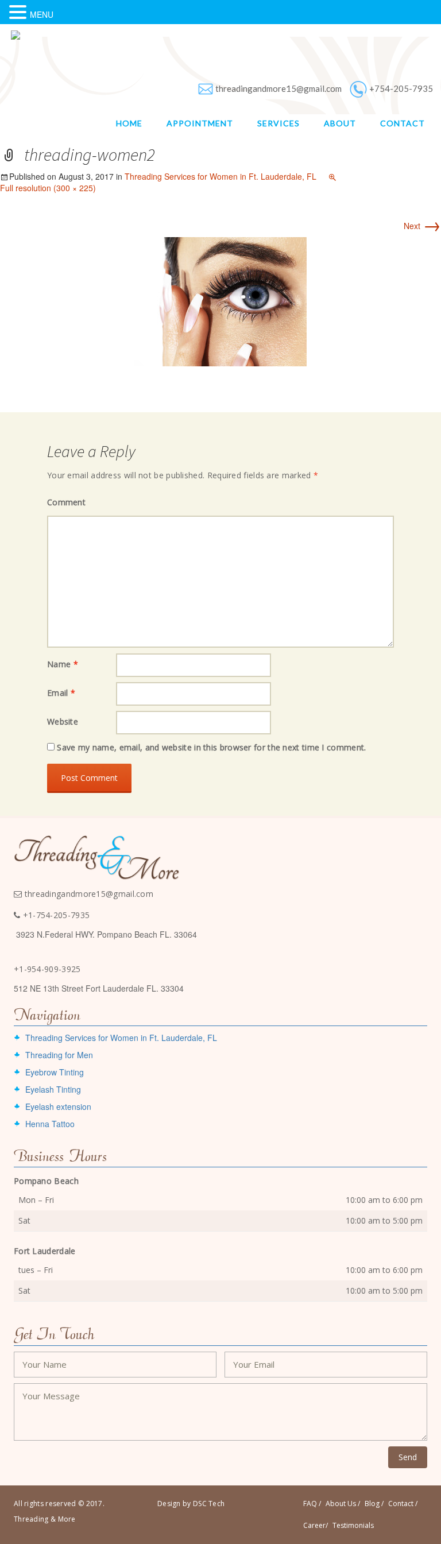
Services (278, 123)
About (340, 123)
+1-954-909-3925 (47, 968)
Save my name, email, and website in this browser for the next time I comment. (211, 747)
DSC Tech (209, 1503)
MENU (41, 14)
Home (129, 123)
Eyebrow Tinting (54, 1072)
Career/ (315, 1525)
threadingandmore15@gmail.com (278, 88)
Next (422, 225)
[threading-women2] (220, 300)
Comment (66, 502)
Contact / (402, 1503)
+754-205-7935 (401, 88)
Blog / (374, 1503)
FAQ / (312, 1503)
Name (62, 664)
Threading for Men (59, 1055)
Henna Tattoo (50, 1123)
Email (61, 692)
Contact (402, 123)
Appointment (200, 123)
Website (62, 721)
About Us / (343, 1503)
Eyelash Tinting (53, 1089)
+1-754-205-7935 (55, 915)
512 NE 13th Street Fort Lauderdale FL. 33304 (99, 988)
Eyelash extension (58, 1106)
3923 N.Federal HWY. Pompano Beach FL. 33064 (106, 934)
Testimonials (353, 1525)
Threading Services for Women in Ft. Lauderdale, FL (220, 176)
